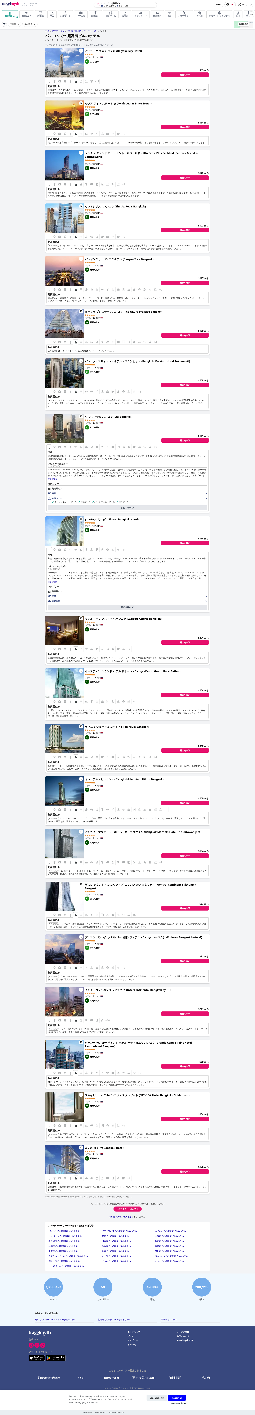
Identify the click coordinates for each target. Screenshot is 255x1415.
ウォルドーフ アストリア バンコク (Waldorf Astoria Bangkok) (123, 618)
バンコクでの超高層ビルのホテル (64, 1231)
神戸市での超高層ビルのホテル (169, 1241)
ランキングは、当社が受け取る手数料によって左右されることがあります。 (78, 44)
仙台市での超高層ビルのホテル (116, 1246)
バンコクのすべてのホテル (121, 1217)
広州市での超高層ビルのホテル (169, 1251)
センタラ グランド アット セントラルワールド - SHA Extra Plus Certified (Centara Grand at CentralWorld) (141, 154)
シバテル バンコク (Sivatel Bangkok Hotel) (112, 519)
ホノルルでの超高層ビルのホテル (170, 1231)
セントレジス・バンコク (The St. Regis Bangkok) (115, 206)
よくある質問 (183, 1332)
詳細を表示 (126, 508)
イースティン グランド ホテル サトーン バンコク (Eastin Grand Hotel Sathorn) (133, 671)
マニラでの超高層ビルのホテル (116, 1256)
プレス (131, 1336)
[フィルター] (4, 24)
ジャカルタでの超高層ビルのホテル (171, 1256)
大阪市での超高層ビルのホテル (169, 1236)
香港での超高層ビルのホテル (115, 1251)
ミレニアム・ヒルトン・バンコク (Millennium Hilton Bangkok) (124, 779)
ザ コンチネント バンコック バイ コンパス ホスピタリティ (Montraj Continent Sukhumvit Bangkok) (140, 886)
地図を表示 (243, 24)
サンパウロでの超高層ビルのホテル (65, 1236)
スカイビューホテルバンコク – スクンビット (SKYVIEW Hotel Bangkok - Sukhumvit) (137, 1095)
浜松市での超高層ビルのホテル (169, 1246)
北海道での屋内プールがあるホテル (114, 1319)
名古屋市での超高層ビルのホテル (64, 1241)
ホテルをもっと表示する (127, 1209)
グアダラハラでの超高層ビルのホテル (119, 1231)
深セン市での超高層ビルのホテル (64, 1261)
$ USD (218, 5)
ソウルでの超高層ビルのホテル (116, 1261)
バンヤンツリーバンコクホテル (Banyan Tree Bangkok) (119, 259)
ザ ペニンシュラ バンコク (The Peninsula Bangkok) (117, 726)
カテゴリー (133, 1340)
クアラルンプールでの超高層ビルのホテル (68, 1256)
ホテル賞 (132, 1344)
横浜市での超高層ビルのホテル (116, 1241)
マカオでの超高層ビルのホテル (169, 1261)
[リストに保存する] (81, 51)
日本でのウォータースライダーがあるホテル (55, 1319)
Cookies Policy (87, 1412)
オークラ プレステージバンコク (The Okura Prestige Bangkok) (124, 311)
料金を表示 (185, 74)
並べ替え (28, 24)
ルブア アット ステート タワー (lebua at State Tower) (118, 103)
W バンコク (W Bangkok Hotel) (104, 1148)
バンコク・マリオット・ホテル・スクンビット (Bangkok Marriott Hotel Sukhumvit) (137, 361)
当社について (134, 1332)
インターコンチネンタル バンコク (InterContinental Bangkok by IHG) (128, 990)
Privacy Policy (100, 1412)
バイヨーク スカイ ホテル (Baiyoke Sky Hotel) (113, 51)
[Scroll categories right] (251, 14)
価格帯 (13, 24)
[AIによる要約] (59, 466)
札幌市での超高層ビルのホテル (63, 1246)
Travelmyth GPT (185, 1340)
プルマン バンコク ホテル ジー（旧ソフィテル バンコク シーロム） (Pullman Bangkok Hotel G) (143, 937)
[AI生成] (57, 246)
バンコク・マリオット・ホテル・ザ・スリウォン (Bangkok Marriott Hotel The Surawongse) (142, 832)
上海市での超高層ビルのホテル (63, 1251)
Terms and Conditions (116, 1412)
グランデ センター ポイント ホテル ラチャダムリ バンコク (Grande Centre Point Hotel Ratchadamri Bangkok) (138, 1044)
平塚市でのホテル (169, 1319)
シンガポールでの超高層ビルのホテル (66, 1266)
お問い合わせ (183, 1336)
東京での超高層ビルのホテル (115, 1236)
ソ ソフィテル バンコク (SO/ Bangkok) (108, 416)
